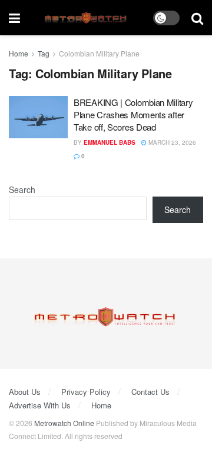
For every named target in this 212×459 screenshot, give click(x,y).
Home (18, 53)
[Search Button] (197, 17)
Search (22, 189)
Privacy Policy (86, 391)
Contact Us (150, 391)
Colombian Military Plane (99, 53)
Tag (43, 53)
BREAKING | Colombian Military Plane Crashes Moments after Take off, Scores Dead (133, 114)
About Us (25, 391)
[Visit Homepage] (87, 18)
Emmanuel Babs (109, 142)
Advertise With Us (40, 405)
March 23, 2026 (171, 142)
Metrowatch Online (64, 423)
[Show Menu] (14, 17)
